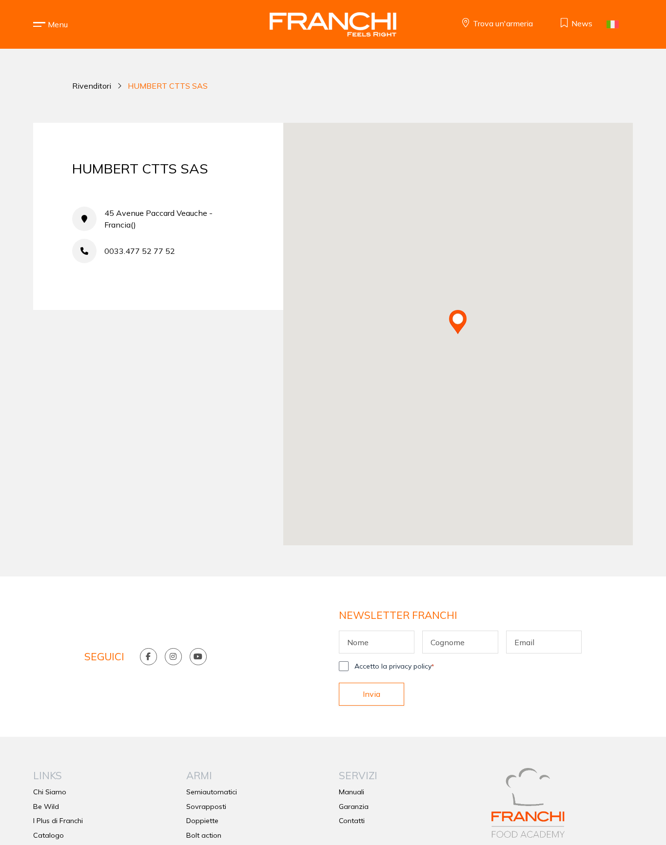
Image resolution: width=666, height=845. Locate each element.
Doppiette (202, 820)
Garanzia (354, 806)
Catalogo (48, 835)
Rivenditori (91, 86)
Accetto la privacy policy (394, 666)
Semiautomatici (211, 791)
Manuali (351, 791)
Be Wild (46, 806)
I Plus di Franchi (58, 820)
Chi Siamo (49, 791)
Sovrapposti (206, 806)
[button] (57, 24)
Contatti (352, 820)
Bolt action (203, 835)
